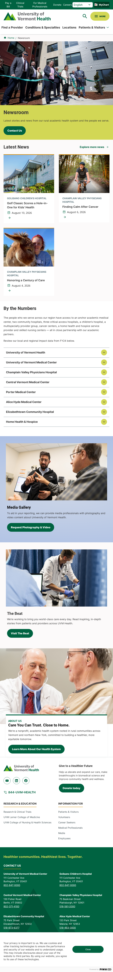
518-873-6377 (11, 927)
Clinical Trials (20, 4)
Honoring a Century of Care (26, 280)
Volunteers (64, 817)
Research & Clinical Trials (17, 811)
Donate (57, 4)
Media (61, 833)
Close (88, 949)
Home (11, 37)
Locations (69, 27)
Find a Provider (12, 27)
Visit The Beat (20, 633)
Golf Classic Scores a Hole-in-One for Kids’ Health (27, 205)
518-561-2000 (67, 906)
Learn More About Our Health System (36, 749)
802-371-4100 (11, 906)
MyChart (104, 4)
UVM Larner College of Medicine (22, 817)
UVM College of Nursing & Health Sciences (27, 822)
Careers (67, 4)
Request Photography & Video (30, 527)
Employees (64, 838)
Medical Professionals (70, 827)
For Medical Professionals (39, 4)
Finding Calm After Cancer (80, 206)
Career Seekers (66, 822)
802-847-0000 (12, 885)
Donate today (71, 788)
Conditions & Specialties (42, 27)
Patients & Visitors (92, 27)
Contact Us (14, 130)
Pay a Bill (8, 4)
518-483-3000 (67, 927)
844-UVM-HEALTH (22, 792)
